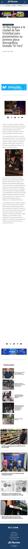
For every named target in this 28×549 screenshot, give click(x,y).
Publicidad (8, 5)
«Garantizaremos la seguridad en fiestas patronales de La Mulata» (19, 396)
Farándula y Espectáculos (8, 24)
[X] (12, 117)
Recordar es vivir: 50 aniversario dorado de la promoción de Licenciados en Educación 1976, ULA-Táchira (19, 408)
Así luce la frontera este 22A (19, 419)
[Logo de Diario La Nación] (14, 542)
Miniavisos (20, 5)
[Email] (22, 117)
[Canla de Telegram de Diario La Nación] (15, 528)
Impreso (14, 5)
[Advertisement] (14, 66)
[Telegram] (19, 117)
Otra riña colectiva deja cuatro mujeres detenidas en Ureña (13, 474)
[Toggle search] (25, 2)
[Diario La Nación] (12, 2)
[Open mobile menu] (2, 2)
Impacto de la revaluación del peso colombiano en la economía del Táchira (12, 494)
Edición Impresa (14, 534)
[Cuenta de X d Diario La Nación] (11, 528)
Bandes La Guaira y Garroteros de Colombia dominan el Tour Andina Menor (20, 385)
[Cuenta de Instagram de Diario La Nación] (13, 528)
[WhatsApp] (15, 117)
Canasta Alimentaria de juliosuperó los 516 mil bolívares (13, 446)
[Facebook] (8, 117)
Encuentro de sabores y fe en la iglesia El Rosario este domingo (20, 373)
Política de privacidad (14, 537)
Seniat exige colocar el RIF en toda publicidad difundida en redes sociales (12, 517)
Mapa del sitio (14, 535)
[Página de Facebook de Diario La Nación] (9, 528)
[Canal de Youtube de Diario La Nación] (17, 528)
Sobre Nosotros (14, 539)
